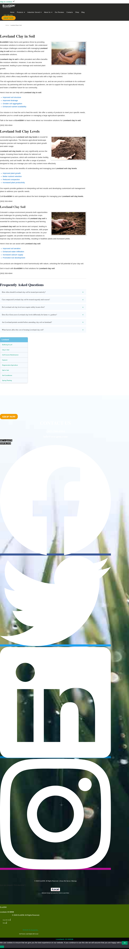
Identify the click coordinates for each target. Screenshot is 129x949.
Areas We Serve (65, 881)
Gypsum (4, 360)
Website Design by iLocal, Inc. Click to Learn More (55, 893)
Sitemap (74, 881)
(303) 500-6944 (55, 431)
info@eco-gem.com (55, 436)
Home (7, 25)
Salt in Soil (5, 370)
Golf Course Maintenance (10, 355)
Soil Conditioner (7, 375)
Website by (30, 930)
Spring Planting (7, 380)
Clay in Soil (5, 350)
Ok (125, 943)
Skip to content (6, 2)
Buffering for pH (7, 344)
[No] (2, 947)
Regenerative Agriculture (10, 365)
